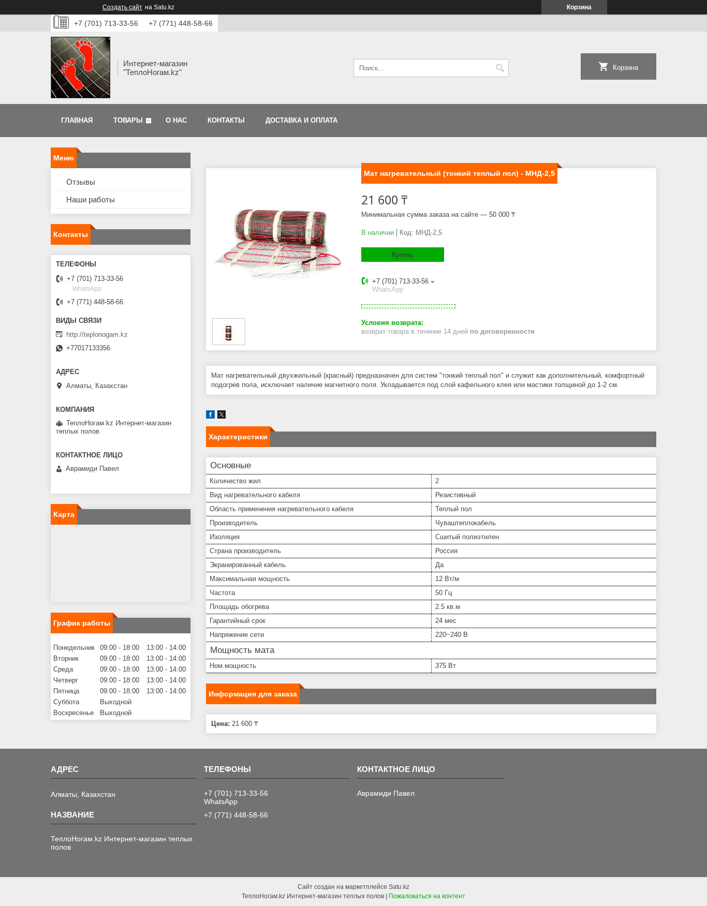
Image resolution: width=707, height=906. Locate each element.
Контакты (226, 120)
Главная (77, 120)
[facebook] (210, 416)
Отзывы (80, 181)
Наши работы (90, 199)
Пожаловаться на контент (427, 896)
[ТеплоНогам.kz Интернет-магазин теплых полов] (80, 68)
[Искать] (500, 68)
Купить (403, 255)
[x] (221, 416)
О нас (176, 120)
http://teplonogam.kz (97, 334)
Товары (128, 120)
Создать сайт (122, 7)
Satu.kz (399, 886)
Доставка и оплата (301, 120)
